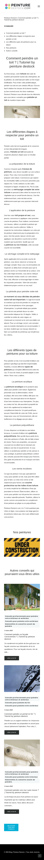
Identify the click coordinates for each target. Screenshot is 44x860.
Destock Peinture (10, 94)
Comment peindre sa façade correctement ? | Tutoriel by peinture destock (19, 636)
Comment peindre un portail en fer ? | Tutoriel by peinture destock (20, 715)
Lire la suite (11, 658)
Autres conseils (11, 51)
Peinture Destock (10, 18)
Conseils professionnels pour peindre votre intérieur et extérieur (21, 617)
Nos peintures (11, 48)
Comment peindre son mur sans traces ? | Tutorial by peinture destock (21, 791)
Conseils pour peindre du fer (17, 703)
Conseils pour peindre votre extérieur (21, 621)
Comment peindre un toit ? (15, 33)
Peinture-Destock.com (12, 508)
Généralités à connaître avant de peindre (20, 625)
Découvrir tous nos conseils (11, 827)
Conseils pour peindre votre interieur (21, 777)
